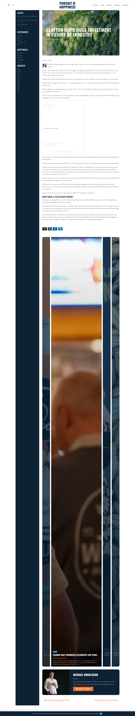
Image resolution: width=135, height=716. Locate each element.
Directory (117, 5)
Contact (19, 62)
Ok (101, 713)
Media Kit (125, 5)
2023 (18, 76)
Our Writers (20, 60)
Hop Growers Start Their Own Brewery (27, 20)
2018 (18, 87)
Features (95, 5)
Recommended (21, 42)
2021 (18, 80)
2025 (18, 71)
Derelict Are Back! (22, 24)
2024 (18, 74)
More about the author (83, 689)
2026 (18, 69)
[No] (133, 713)
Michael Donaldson (53, 39)
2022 (18, 78)
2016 (18, 91)
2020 (18, 82)
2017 (18, 89)
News (18, 38)
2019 (18, 85)
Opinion (19, 40)
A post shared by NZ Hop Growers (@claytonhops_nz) (63, 151)
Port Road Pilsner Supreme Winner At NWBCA (27, 16)
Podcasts (109, 5)
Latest (102, 5)
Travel (18, 44)
